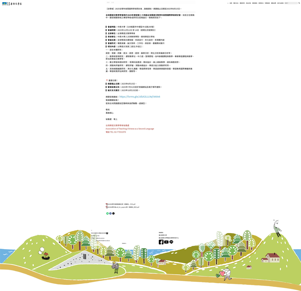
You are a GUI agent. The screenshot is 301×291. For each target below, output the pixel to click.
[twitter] (113, 213)
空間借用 (267, 3)
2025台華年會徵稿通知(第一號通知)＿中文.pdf (121, 204)
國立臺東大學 (163, 235)
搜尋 (299, 3)
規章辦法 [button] (261, 3)
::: (227, 3)
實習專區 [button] (254, 3)
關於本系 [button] (235, 3)
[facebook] (110, 213)
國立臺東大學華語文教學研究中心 (169, 238)
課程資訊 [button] (242, 3)
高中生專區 (280, 3)
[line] (107, 213)
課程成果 (273, 3)
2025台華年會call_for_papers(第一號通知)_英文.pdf (123, 207)
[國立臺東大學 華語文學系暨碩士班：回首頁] (10, 3)
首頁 (231, 3)
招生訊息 (248, 3)
